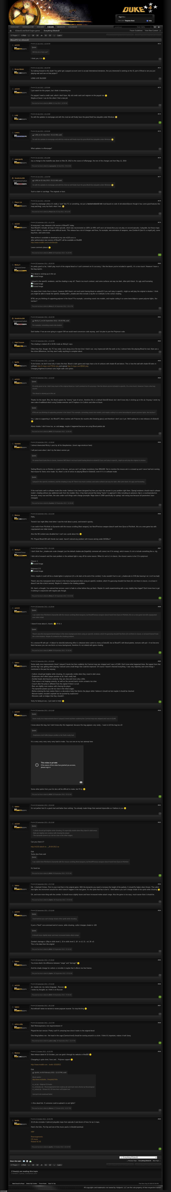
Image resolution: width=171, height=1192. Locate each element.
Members (61, 27)
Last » (59, 35)
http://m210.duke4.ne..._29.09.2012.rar (45, 847)
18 (33, 35)
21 (46, 35)
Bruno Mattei (19, 69)
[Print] (27, 1161)
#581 (159, 317)
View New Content (151, 30)
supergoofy (19, 159)
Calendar (72, 27)
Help (150, 20)
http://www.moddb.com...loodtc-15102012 (46, 1065)
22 (50, 35)
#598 (159, 1022)
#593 (159, 884)
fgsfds (17, 362)
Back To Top (52, 1183)
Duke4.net (15, 27)
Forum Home (42, 1183)
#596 (159, 984)
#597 (159, 1005)
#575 (159, 131)
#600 (159, 1119)
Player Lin (18, 202)
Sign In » (122, 17)
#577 (159, 176)
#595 (159, 960)
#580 (159, 263)
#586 (159, 513)
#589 (159, 661)
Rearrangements (37, 1137)
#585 (159, 442)
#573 (159, 87)
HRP (32, 1132)
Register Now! (130, 20)
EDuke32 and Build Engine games (27, 31)
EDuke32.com (28, 27)
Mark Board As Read (18, 1183)
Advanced (154, 27)
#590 (159, 710)
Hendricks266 (20, 178)
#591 (159, 805)
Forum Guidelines (136, 30)
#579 (159, 222)
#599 (159, 1051)
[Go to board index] (54, 12)
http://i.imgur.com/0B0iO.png (77, 366)
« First (24, 35)
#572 (159, 68)
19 (37, 35)
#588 (159, 606)
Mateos (17, 515)
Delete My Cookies (31, 1183)
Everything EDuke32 (51, 31)
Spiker (17, 662)
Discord (40, 27)
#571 (159, 43)
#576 (159, 157)
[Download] (30, 1161)
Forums (50, 27)
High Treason (19, 342)
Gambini (18, 443)
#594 (159, 910)
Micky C (17, 265)
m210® (17, 45)
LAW (16, 115)
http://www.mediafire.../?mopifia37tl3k (45, 1079)
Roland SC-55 (36, 1142)
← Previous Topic (132, 1160)
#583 (159, 360)
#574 (159, 114)
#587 (159, 548)
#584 (159, 378)
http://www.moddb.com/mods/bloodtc (44, 242)
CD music (34, 1139)
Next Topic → (157, 1160)
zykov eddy (19, 1024)
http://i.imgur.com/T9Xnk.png (48, 366)
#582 (159, 341)
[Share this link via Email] (24, 1161)
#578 (159, 201)
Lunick (17, 132)
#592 (159, 822)
